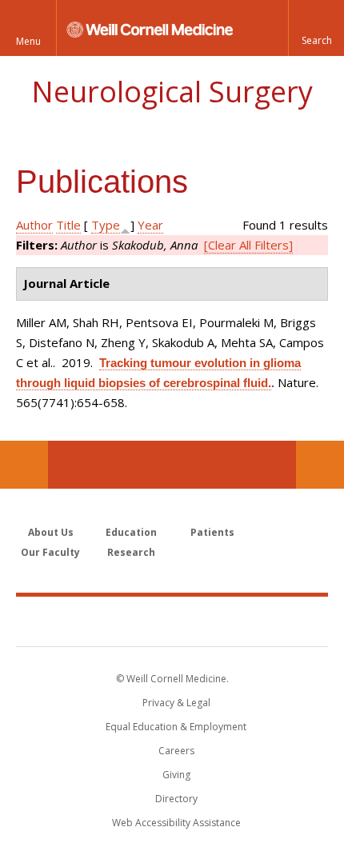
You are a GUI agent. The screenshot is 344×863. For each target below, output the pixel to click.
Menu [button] (28, 41)
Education (131, 532)
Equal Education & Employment (176, 726)
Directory (176, 798)
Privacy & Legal (176, 702)
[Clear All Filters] (248, 245)
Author (34, 225)
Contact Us (320, 465)
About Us (51, 532)
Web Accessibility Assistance (176, 822)
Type (105, 225)
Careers (176, 750)
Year (150, 225)
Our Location (24, 465)
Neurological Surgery (172, 91)
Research (131, 552)
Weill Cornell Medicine (172, 620)
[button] (316, 28)
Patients (212, 532)
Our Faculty (50, 552)
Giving (176, 774)
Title (68, 225)
